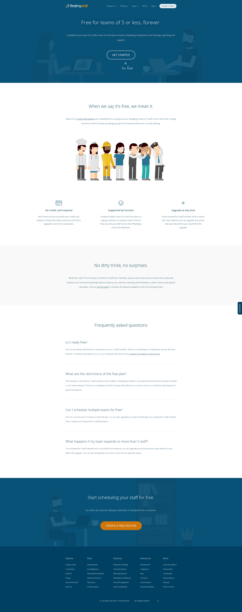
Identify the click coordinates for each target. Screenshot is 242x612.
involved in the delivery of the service (144, 354)
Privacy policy (167, 569)
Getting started (92, 565)
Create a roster (167, 6)
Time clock (143, 578)
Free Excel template (147, 587)
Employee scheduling (120, 565)
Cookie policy (167, 573)
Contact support (93, 587)
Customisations (145, 582)
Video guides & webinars (95, 573)
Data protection (168, 578)
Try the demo (70, 569)
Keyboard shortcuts (94, 578)
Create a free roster (121, 525)
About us (69, 587)
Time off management (121, 582)
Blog (141, 573)
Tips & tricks (91, 582)
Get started (121, 55)
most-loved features (86, 119)
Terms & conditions (169, 565)
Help (134, 6)
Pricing (123, 6)
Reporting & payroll (120, 573)
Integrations (144, 569)
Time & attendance (119, 569)
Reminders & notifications (122, 578)
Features (110, 6)
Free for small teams (120, 587)
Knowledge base (92, 569)
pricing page (102, 287)
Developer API (145, 565)
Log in (153, 6)
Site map (166, 582)
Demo (144, 6)
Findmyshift (86, 600)
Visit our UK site (168, 587)
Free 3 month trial (72, 582)
